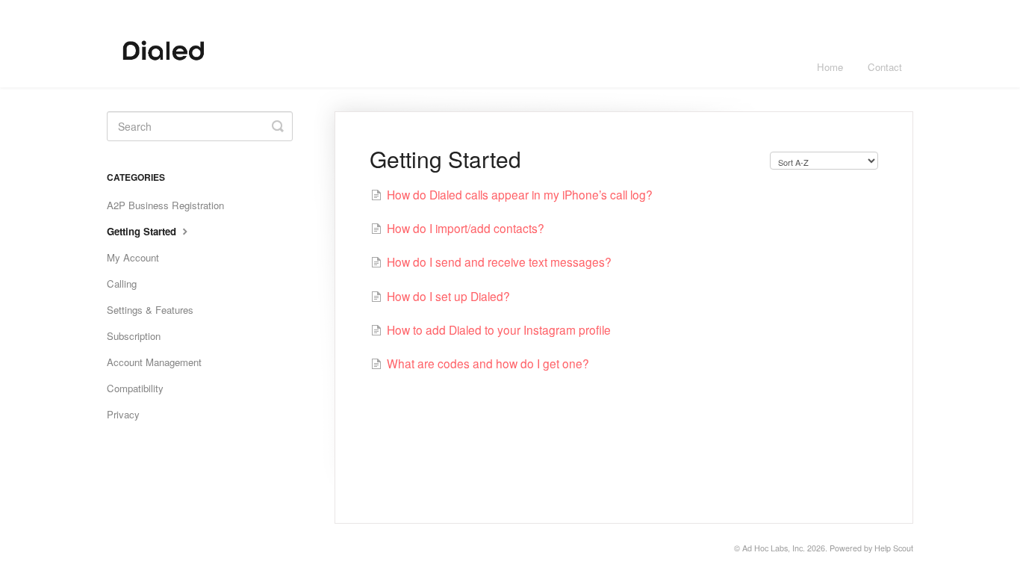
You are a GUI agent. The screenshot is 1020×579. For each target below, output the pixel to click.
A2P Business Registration (165, 205)
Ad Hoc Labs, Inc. (773, 548)
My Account (133, 257)
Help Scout (893, 548)
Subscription (134, 336)
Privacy (123, 414)
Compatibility (135, 388)
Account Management (154, 362)
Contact (885, 67)
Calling (122, 283)
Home (830, 67)
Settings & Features (150, 310)
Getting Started (143, 231)
